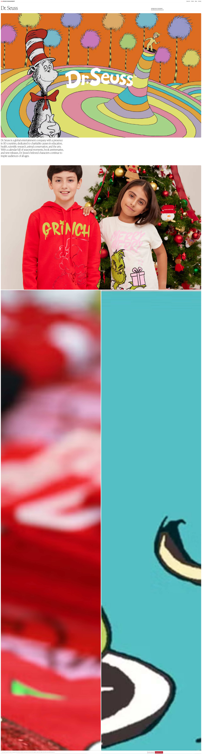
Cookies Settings (150, 752)
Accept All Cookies (158, 752)
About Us (188, 1)
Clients (192, 1)
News (196, 1)
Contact (199, 1)
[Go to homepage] (8, 1)
